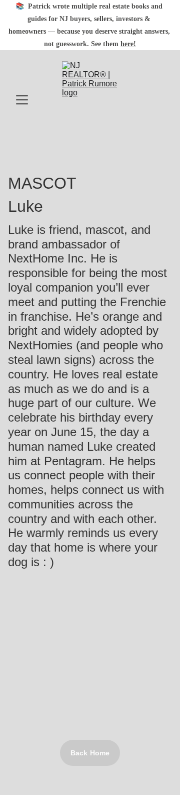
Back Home (90, 753)
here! (128, 44)
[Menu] (22, 99)
